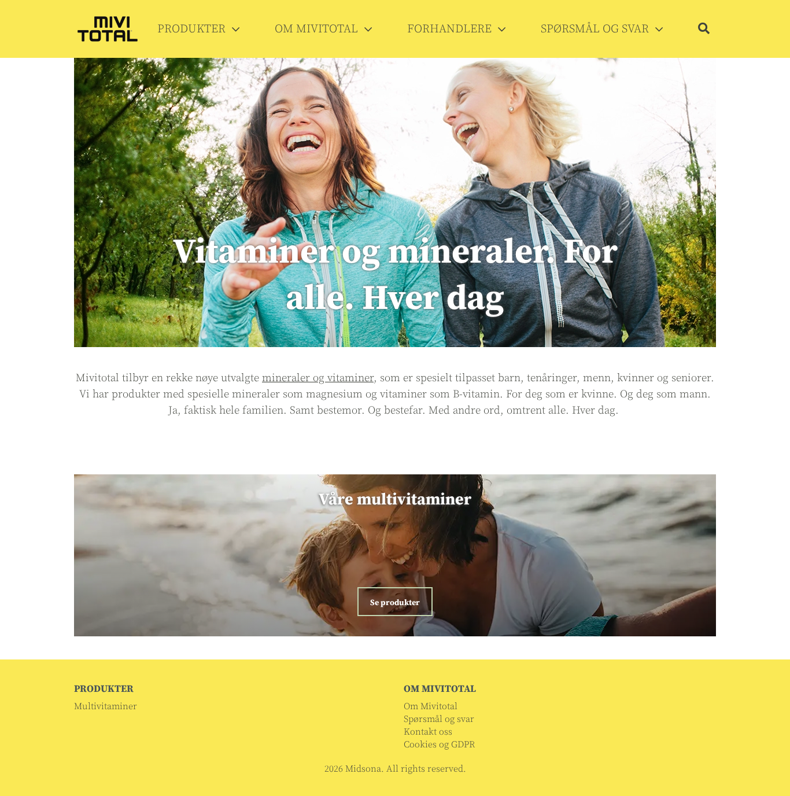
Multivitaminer (105, 706)
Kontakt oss (428, 732)
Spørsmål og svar (439, 719)
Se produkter (395, 603)
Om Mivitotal (430, 706)
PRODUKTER (192, 29)
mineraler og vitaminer (318, 378)
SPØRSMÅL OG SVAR (596, 29)
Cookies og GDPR (439, 744)
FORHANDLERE (450, 29)
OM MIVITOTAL (318, 29)
